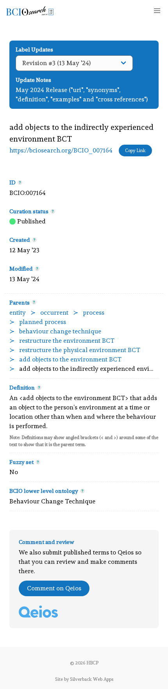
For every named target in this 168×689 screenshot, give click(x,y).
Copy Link (135, 150)
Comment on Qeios (54, 588)
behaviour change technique (60, 331)
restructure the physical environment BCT (79, 350)
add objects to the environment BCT (70, 359)
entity (17, 312)
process (93, 312)
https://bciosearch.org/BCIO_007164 (61, 150)
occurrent (54, 312)
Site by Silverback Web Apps (84, 679)
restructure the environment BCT (66, 340)
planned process (42, 322)
